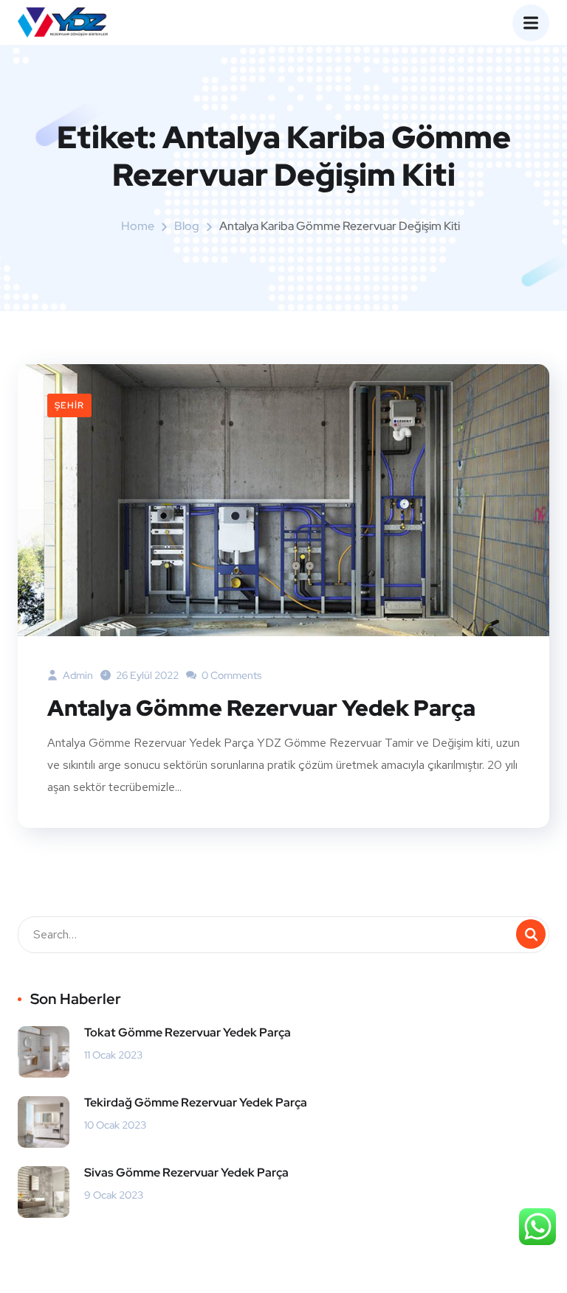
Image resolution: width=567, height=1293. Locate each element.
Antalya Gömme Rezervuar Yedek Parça (261, 707)
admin (77, 675)
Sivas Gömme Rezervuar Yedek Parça (186, 1172)
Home (137, 226)
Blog (186, 226)
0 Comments (230, 675)
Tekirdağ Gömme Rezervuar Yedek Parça (195, 1102)
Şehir (69, 405)
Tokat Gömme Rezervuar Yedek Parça (187, 1032)
